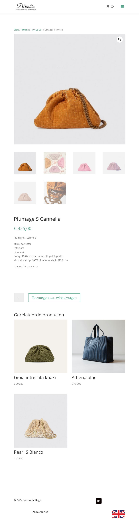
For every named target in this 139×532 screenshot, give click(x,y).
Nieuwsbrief (40, 512)
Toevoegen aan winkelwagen (54, 297)
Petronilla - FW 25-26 (31, 29)
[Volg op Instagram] (99, 501)
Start (16, 29)
